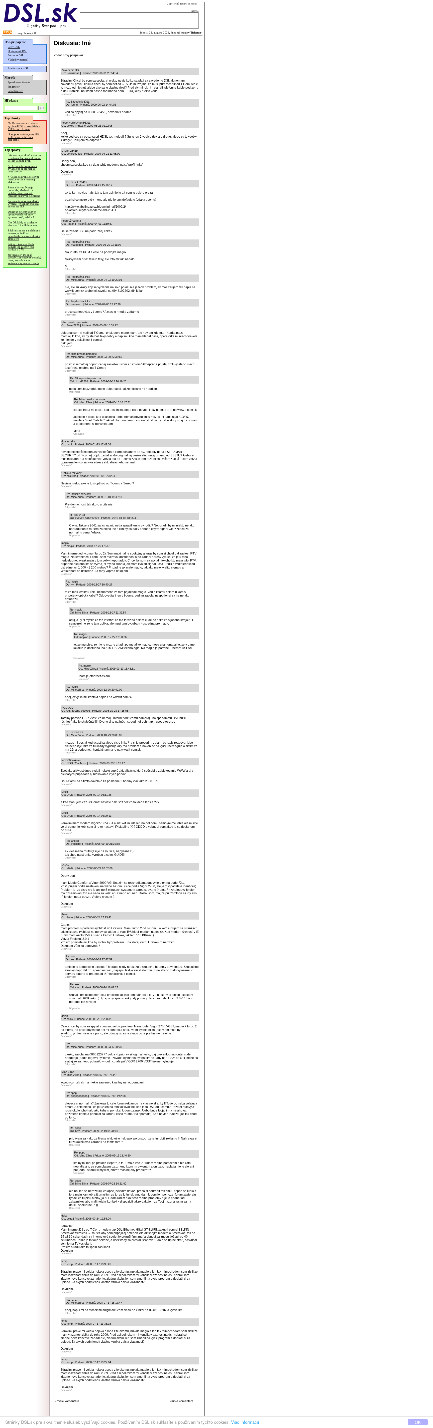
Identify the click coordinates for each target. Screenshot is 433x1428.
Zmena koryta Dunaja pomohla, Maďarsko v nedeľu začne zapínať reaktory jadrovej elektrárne (24, 191)
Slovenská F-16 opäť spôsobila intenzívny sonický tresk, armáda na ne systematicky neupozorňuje (24, 258)
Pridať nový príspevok (68, 55)
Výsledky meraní (18, 59)
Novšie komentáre (66, 1401)
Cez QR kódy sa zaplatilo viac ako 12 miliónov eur (22, 224)
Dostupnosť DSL (17, 51)
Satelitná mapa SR (18, 68)
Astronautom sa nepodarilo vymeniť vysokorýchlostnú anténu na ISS (23, 204)
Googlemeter (15, 91)
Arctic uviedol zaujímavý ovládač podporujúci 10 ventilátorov (22, 169)
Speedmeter (14, 82)
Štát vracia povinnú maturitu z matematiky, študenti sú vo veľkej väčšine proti (24, 158)
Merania (26, 82)
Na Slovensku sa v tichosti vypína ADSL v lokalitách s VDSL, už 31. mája (24, 126)
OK (418, 1422)
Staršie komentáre (181, 1401)
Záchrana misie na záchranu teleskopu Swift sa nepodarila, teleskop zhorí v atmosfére (24, 234)
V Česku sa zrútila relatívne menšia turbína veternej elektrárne (23, 179)
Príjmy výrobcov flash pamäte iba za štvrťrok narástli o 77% (21, 247)
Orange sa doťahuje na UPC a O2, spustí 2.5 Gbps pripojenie (24, 137)
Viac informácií (245, 1422)
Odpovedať (66, 94)
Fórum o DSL (16, 55)
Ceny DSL (14, 47)
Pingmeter (14, 86)
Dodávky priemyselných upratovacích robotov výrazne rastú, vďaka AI (22, 214)
